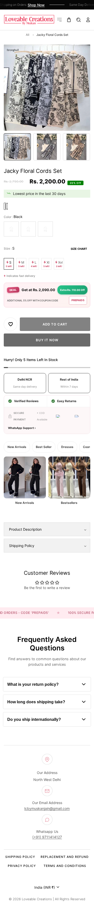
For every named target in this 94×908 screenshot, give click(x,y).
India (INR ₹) (44, 887)
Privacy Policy (22, 866)
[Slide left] (8, 87)
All (27, 35)
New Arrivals (17, 447)
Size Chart (79, 249)
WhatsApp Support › (22, 428)
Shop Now (33, 5)
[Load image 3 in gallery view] (76, 146)
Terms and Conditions (65, 866)
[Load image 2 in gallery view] (46, 146)
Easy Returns (66, 401)
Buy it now (47, 340)
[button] (59, 20)
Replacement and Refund (65, 857)
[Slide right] (85, 87)
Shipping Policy (20, 857)
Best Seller (44, 447)
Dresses (67, 447)
